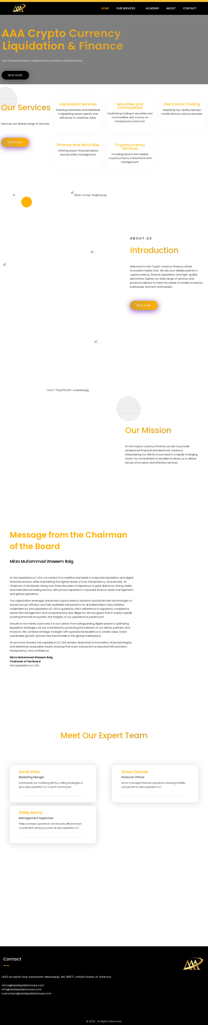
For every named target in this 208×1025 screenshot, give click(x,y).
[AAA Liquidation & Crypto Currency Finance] (28, 8)
